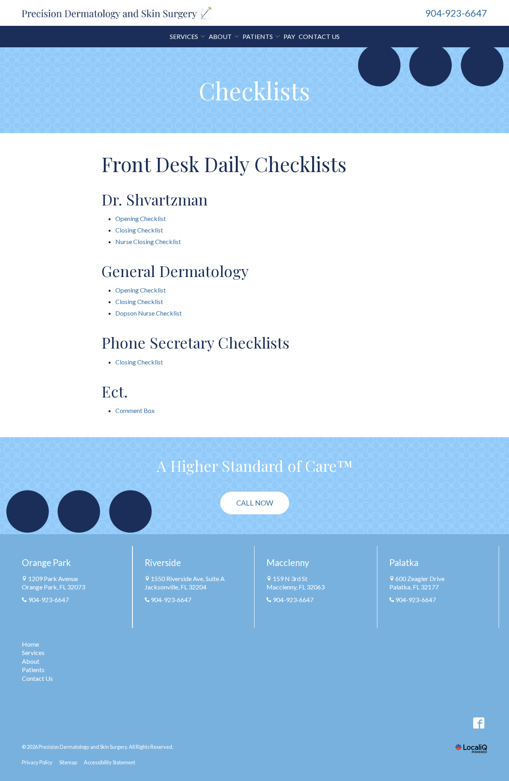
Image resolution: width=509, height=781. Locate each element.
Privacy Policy (37, 762)
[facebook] (478, 723)
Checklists (254, 90)
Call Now (254, 502)
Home (30, 644)
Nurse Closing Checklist (148, 241)
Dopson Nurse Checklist (148, 313)
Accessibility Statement (109, 762)
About (30, 661)
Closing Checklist (139, 230)
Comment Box (135, 410)
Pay (289, 36)
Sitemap (68, 762)
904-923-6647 (48, 599)
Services (184, 36)
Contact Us (319, 36)
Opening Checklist (140, 218)
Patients (33, 669)
